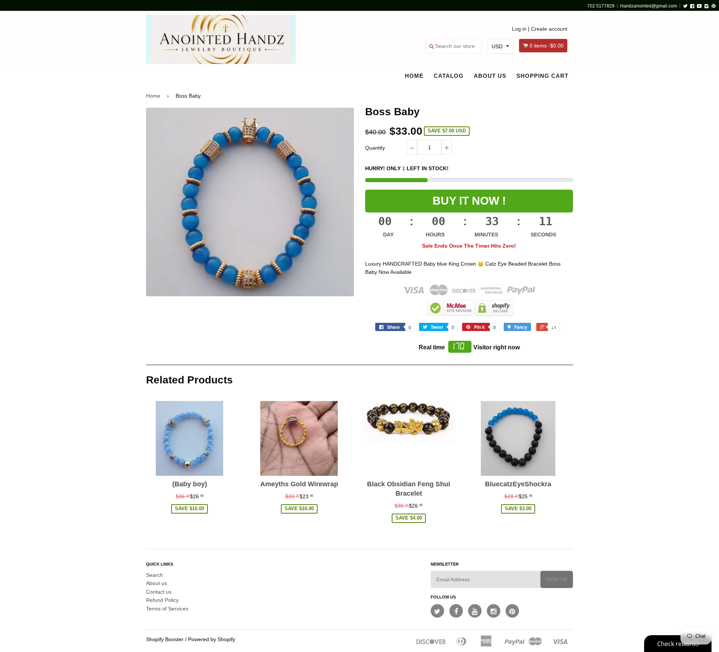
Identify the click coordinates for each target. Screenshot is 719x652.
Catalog (449, 76)
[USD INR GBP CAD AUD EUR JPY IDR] (500, 46)
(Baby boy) (189, 484)
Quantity (375, 148)
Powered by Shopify (211, 639)
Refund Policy (162, 600)
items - (547, 46)
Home (414, 76)
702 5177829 (601, 6)
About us (490, 76)
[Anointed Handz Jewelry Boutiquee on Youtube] (475, 611)
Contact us (159, 592)
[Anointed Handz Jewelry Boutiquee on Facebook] (456, 611)
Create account (549, 29)
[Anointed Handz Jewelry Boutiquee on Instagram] (493, 611)
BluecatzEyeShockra (518, 484)
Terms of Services (167, 609)
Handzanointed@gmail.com (648, 6)
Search (154, 575)
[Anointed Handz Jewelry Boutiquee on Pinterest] (512, 611)
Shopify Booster (164, 639)
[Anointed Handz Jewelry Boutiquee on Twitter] (437, 611)
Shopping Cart (542, 76)
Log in (519, 29)
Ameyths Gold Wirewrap (299, 484)
